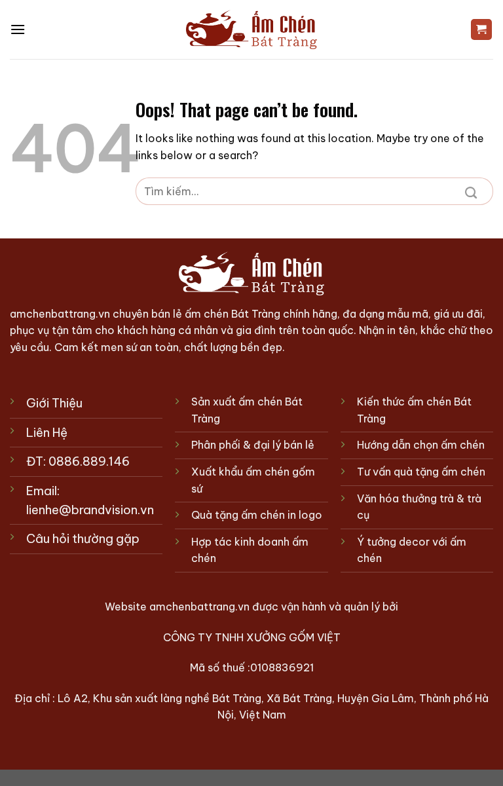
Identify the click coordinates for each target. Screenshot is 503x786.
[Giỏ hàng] (482, 30)
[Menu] (18, 29)
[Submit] (471, 191)
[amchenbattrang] (251, 29)
